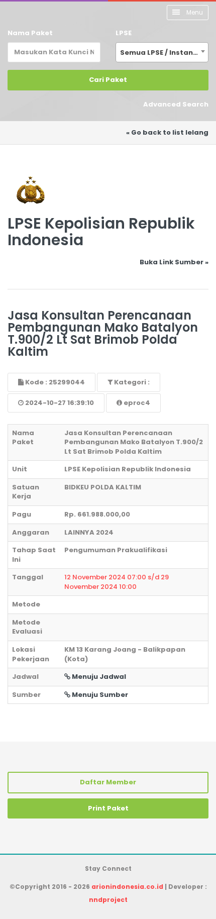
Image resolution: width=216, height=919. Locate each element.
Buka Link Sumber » (174, 262)
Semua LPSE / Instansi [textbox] (159, 52)
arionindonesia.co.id (127, 886)
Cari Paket (108, 79)
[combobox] (162, 52)
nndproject (108, 899)
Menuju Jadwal (98, 676)
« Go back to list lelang (167, 132)
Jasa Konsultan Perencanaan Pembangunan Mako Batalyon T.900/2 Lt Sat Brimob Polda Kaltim (103, 333)
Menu (194, 12)
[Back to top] (173, 876)
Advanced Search (175, 104)
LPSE (124, 33)
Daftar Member (108, 782)
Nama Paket (30, 33)
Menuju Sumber (99, 694)
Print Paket (108, 808)
